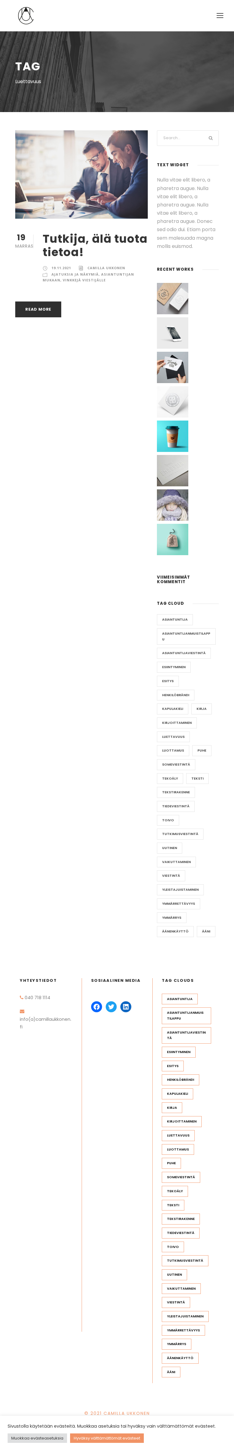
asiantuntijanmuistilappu (186, 636)
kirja (202, 708)
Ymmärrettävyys (178, 903)
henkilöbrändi (175, 695)
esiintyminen (174, 666)
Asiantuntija (175, 619)
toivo (168, 820)
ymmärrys (171, 917)
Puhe (201, 750)
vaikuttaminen (176, 861)
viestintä (171, 875)
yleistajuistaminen (180, 889)
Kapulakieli (172, 708)
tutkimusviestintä (180, 833)
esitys (168, 680)
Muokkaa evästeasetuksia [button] (37, 1438)
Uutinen (169, 847)
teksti (197, 778)
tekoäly (170, 778)
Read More (38, 309)
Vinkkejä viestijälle (84, 280)
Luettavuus (173, 736)
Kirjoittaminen (177, 722)
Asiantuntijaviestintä (184, 652)
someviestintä (176, 764)
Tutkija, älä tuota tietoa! (95, 245)
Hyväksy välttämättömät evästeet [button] (107, 1438)
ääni (206, 931)
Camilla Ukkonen (106, 268)
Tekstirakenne (176, 792)
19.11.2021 (61, 268)
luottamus (173, 750)
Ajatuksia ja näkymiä (75, 274)
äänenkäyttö (175, 931)
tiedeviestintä (176, 806)
